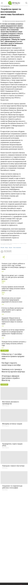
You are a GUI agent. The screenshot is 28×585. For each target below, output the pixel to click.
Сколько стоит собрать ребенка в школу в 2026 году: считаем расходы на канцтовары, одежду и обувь (13, 266)
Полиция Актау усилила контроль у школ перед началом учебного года (14, 343)
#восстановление (17, 247)
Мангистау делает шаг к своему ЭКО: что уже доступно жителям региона (13, 277)
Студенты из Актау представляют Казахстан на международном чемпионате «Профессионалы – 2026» (13, 332)
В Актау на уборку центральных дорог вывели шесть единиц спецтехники (13, 310)
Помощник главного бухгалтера (13, 466)
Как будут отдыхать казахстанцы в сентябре (11, 364)
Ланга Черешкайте (8, 251)
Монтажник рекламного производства (10, 403)
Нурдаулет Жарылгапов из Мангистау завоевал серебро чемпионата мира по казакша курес (12, 321)
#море (6, 247)
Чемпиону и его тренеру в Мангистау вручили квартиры (13, 370)
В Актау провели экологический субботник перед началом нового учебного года (13, 288)
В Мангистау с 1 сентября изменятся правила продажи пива (13, 356)
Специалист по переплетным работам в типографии (12, 487)
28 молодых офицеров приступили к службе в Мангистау (10, 378)
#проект (10, 247)
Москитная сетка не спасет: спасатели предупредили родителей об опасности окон (12, 300)
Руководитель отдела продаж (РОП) (12, 445)
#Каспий (2, 247)
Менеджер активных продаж (12, 424)
